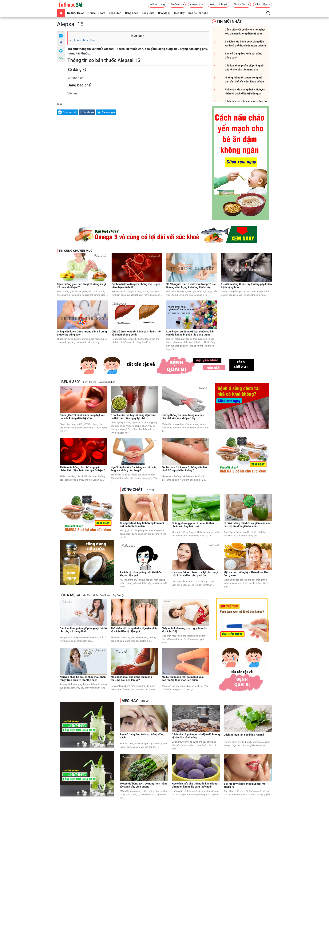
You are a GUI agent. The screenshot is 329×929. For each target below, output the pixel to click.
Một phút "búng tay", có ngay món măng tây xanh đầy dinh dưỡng (144, 785)
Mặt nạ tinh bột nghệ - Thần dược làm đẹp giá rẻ (246, 574)
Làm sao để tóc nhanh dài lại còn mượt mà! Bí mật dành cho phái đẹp (195, 574)
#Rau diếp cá (262, 4)
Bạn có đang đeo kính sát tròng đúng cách (142, 736)
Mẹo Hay (179, 13)
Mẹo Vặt (145, 701)
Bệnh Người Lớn (107, 382)
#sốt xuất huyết (218, 4)
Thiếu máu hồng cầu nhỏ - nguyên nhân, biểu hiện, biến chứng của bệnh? (82, 469)
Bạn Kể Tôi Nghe (198, 13)
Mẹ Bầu (86, 595)
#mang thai (196, 4)
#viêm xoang (157, 4)
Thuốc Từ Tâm (96, 13)
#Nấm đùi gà (241, 4)
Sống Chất (148, 13)
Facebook (88, 112)
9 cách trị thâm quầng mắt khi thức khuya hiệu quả (141, 574)
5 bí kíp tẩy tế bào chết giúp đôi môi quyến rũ (245, 785)
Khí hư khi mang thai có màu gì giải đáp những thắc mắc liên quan (183, 679)
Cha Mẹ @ (164, 13)
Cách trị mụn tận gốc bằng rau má (244, 734)
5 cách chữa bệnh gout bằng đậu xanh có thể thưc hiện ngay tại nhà (133, 417)
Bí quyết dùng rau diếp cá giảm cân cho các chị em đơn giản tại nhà (247, 525)
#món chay (177, 4)
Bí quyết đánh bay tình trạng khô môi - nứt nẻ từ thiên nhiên (143, 525)
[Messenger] (61, 50)
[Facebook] (61, 43)
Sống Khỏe (131, 13)
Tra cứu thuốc (75, 13)
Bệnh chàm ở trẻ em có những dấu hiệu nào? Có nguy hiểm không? (185, 469)
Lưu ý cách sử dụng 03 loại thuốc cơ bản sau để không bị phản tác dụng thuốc (190, 333)
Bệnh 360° (115, 13)
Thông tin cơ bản (85, 40)
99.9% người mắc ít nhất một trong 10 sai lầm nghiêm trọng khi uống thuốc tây (191, 286)
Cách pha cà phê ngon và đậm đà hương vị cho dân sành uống (196, 736)
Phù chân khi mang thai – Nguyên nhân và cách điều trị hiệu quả (134, 630)
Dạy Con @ (118, 595)
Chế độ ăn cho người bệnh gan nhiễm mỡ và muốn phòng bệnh (136, 333)
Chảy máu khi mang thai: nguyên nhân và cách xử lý (184, 630)
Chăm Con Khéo (101, 595)
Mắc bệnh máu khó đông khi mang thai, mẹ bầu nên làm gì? (131, 679)
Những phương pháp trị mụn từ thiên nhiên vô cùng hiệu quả (193, 525)
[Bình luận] (61, 58)
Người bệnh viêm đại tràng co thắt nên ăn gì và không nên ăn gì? (134, 469)
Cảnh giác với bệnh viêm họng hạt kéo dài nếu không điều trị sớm (82, 417)
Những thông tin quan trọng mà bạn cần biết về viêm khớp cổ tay (183, 417)
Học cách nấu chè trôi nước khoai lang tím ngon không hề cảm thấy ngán (194, 785)
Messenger (108, 112)
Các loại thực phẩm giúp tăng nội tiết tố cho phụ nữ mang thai (83, 630)
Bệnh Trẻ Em (89, 382)
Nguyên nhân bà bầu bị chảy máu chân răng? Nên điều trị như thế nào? (83, 679)
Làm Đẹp (150, 489)
